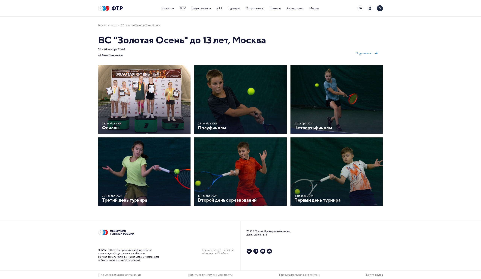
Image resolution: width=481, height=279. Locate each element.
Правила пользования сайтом (299, 275)
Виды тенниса (201, 8)
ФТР (182, 8)
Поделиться (363, 53)
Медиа (314, 8)
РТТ (219, 8)
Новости (167, 8)
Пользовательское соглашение (119, 275)
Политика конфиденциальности (210, 275)
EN (360, 8)
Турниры (234, 8)
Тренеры (275, 8)
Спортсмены (254, 8)
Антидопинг (295, 8)
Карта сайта (374, 275)
